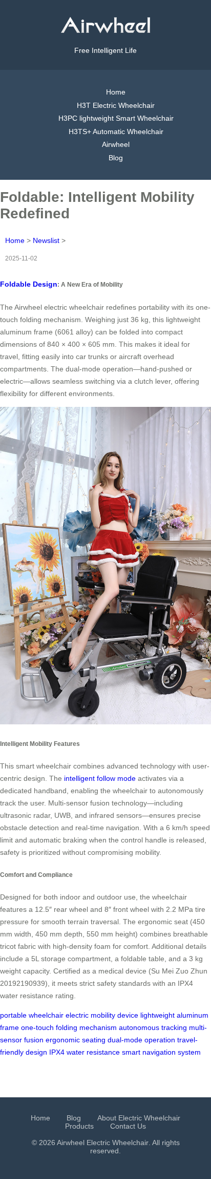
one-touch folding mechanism (69, 1027)
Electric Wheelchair (118, 1142)
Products (79, 1126)
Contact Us (128, 1126)
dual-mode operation (141, 1040)
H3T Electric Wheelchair (116, 105)
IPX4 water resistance (84, 1052)
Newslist (46, 240)
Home (115, 92)
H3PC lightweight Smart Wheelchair (116, 118)
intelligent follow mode (100, 778)
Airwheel (116, 144)
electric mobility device (102, 1015)
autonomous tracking (153, 1027)
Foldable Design (28, 284)
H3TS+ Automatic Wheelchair (116, 131)
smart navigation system (161, 1052)
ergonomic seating (76, 1040)
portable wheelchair (32, 1015)
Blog (116, 158)
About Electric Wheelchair (138, 1118)
